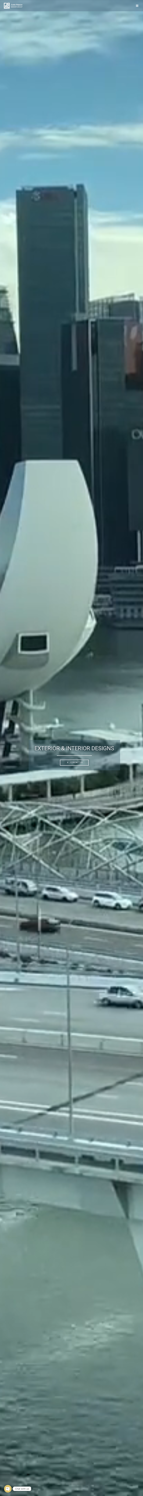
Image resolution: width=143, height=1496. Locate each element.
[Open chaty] (8, 1489)
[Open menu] (137, 5)
